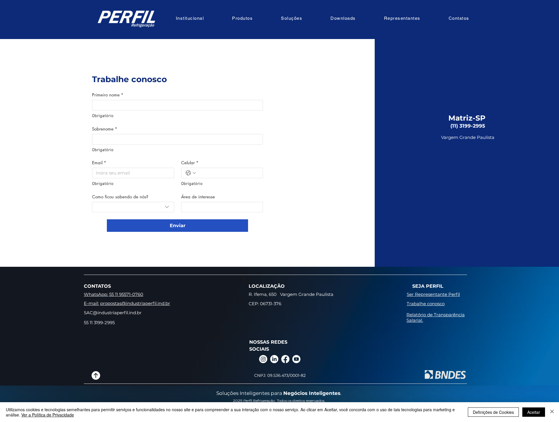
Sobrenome (104, 129)
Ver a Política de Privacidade (47, 415)
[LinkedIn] (274, 359)
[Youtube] (296, 359)
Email (99, 162)
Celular (190, 162)
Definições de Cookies (493, 412)
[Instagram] (263, 359)
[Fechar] (552, 412)
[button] (190, 18)
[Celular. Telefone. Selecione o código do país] (191, 172)
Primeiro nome (107, 95)
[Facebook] (285, 359)
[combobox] (133, 207)
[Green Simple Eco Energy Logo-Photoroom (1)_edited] (95, 375)
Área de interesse (198, 196)
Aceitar (533, 412)
